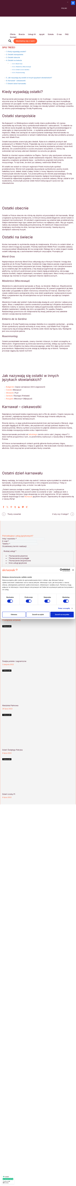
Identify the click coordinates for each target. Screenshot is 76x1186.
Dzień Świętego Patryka (12, 750)
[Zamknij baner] (73, 570)
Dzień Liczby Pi (8, 794)
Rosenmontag (20, 72)
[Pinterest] (11, 507)
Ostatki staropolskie (15, 54)
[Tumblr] (15, 507)
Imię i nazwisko (9, 539)
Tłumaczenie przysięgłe (19, 558)
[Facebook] (3, 507)
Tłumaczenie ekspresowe (20, 561)
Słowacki (10, 393)
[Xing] (27, 507)
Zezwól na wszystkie (62, 614)
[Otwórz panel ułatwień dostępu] (73, 3)
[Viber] (23, 507)
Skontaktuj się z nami (25, 41)
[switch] (28, 601)
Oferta (12, 34)
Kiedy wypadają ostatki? (17, 52)
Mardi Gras (19, 63)
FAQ (66, 34)
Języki (42, 34)
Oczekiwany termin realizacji (14, 546)
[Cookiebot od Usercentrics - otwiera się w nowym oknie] (61, 570)
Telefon (6, 544)
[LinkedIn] (19, 507)
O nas (59, 34)
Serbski (9, 396)
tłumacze (28, 496)
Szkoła (51, 34)
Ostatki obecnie (14, 57)
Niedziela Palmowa (10, 705)
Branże (22, 34)
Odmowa (14, 614)
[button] (10, 41)
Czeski (9, 390)
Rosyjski (9, 399)
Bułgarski (10, 387)
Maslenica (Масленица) (23, 66)
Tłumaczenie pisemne (18, 556)
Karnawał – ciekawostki (17, 81)
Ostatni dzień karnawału (17, 84)
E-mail (5, 541)
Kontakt (13, 37)
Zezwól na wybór (38, 614)
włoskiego (33, 434)
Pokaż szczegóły (64, 608)
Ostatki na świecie (15, 60)
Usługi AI (32, 34)
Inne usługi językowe (18, 563)
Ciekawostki (7, 626)
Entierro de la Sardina (22, 69)
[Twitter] (7, 507)
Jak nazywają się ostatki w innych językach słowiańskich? (30, 78)
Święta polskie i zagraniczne (14, 661)
